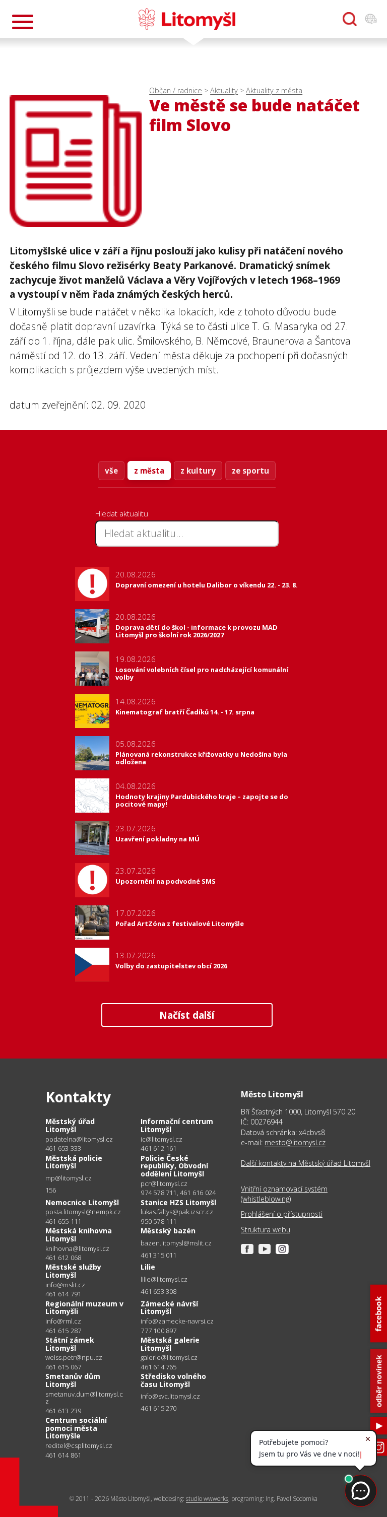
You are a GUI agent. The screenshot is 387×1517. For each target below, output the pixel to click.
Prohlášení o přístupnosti (281, 1214)
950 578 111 (158, 1221)
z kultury (198, 471)
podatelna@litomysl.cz (79, 1139)
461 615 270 (158, 1408)
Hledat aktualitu (121, 513)
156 (50, 1190)
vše (111, 471)
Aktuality (224, 90)
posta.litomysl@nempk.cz (83, 1212)
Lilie (148, 1267)
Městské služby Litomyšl (73, 1271)
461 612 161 (158, 1148)
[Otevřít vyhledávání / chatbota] (350, 19)
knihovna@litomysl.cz (77, 1248)
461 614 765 (158, 1366)
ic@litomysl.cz (161, 1139)
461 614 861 (63, 1455)
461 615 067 (63, 1366)
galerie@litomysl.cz (169, 1357)
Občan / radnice (175, 90)
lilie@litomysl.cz (164, 1279)
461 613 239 (63, 1410)
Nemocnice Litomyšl (82, 1202)
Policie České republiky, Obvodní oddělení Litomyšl (174, 1165)
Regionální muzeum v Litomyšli (84, 1307)
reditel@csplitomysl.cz (78, 1445)
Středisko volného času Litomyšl (173, 1380)
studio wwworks (207, 1498)
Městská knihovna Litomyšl (78, 1234)
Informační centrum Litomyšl (177, 1125)
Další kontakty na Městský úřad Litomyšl (305, 1163)
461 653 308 (158, 1291)
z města (149, 471)
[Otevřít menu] (22, 22)
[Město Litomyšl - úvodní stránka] (187, 19)
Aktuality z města (274, 90)
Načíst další (186, 1015)
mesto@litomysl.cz (295, 1142)
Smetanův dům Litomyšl (72, 1380)
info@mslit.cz (65, 1285)
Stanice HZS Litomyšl (178, 1202)
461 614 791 (63, 1293)
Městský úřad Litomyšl (70, 1125)
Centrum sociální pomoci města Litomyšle (76, 1427)
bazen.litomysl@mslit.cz (176, 1243)
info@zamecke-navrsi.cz (177, 1321)
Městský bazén (168, 1230)
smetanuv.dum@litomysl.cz (84, 1398)
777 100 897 (158, 1330)
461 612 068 (63, 1257)
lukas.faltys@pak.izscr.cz (177, 1212)
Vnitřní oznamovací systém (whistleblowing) (284, 1194)
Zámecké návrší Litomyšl (169, 1307)
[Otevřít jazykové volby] (371, 19)
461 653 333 (63, 1148)
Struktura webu (265, 1229)
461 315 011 (158, 1255)
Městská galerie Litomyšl (170, 1344)
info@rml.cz (63, 1321)
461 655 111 (63, 1221)
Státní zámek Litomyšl (69, 1344)
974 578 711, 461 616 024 (178, 1192)
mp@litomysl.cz (68, 1178)
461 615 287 (63, 1330)
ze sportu (250, 471)
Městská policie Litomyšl (73, 1162)
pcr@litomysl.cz (164, 1184)
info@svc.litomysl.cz (170, 1396)
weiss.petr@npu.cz (73, 1357)
